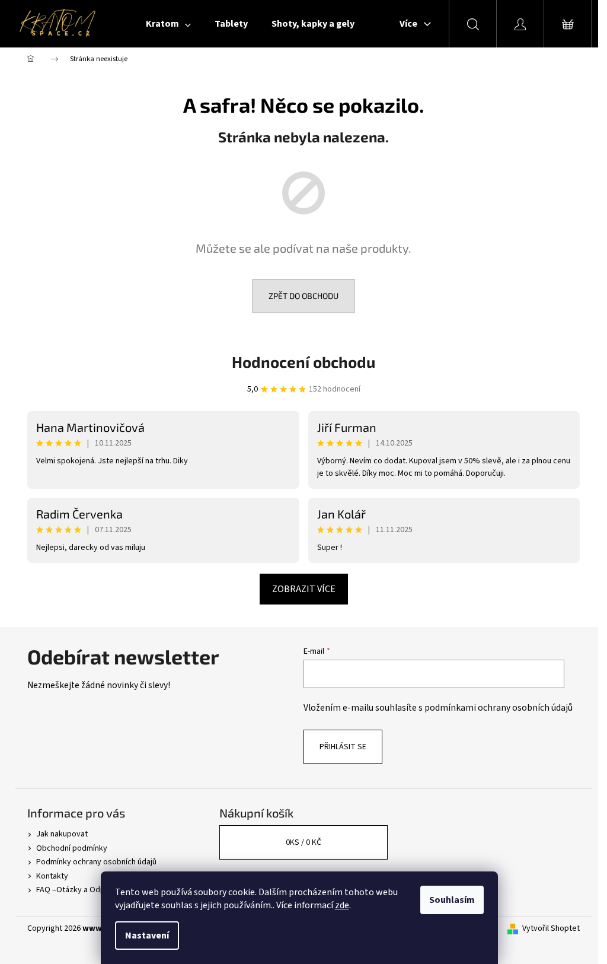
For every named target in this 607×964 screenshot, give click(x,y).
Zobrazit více (304, 589)
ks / (303, 842)
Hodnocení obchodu (303, 361)
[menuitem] (168, 23)
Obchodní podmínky (71, 848)
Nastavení (147, 935)
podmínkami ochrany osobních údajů (498, 707)
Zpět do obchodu (303, 296)
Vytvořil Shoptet (551, 928)
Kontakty (52, 876)
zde (342, 905)
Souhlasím (452, 899)
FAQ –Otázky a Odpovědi (80, 890)
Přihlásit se (343, 747)
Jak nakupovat (62, 834)
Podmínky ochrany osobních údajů (96, 862)
